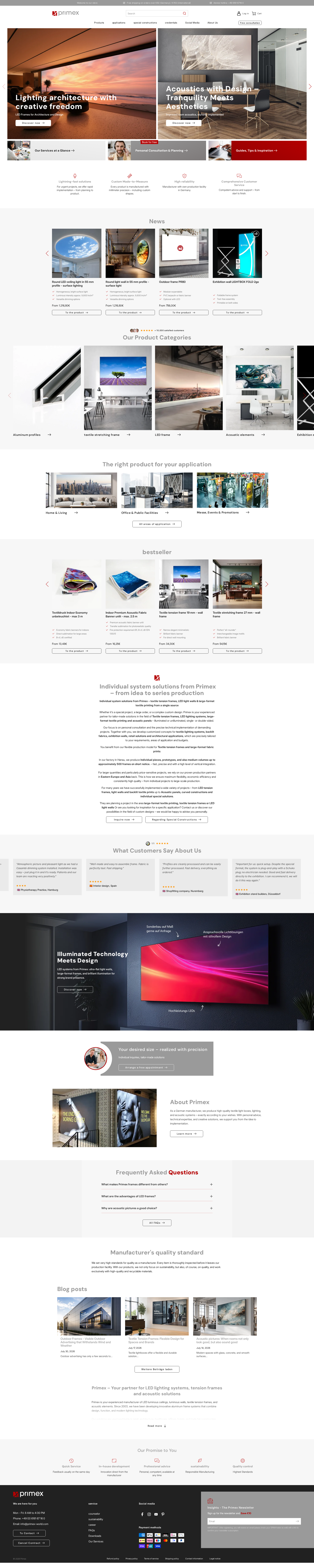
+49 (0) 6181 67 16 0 (33, 1518)
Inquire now (122, 819)
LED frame (162, 435)
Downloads (94, 1535)
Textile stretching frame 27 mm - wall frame (236, 614)
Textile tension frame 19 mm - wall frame (181, 614)
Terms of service (151, 1558)
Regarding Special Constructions (174, 819)
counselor (94, 1513)
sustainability (95, 1519)
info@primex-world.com (34, 1524)
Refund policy (113, 1558)
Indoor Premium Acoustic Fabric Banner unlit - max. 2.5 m (126, 614)
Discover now (31, 123)
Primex (23, 1559)
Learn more (184, 1133)
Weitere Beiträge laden (157, 1369)
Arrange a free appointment (144, 1067)
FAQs (91, 1530)
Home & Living (56, 513)
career (92, 1524)
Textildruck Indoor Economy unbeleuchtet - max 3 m (69, 614)
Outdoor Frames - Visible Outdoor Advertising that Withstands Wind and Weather (86, 1342)
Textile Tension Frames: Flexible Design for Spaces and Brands (156, 1340)
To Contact (27, 1533)
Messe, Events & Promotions (218, 512)
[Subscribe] (297, 1521)
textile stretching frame (102, 435)
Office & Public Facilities (139, 513)
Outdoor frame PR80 (172, 281)
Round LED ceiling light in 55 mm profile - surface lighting (73, 283)
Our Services (95, 1541)
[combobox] (157, 13)
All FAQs (154, 1222)
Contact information (194, 1558)
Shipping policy (172, 1558)
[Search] (184, 13)
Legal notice (214, 1558)
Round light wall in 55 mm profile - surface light (127, 283)
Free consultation (250, 23)
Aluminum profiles (26, 435)
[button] (99, 22)
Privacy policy (132, 1558)
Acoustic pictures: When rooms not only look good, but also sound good (222, 1340)
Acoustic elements (240, 435)
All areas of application (155, 524)
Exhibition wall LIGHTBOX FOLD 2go (236, 281)
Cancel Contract (29, 1543)
